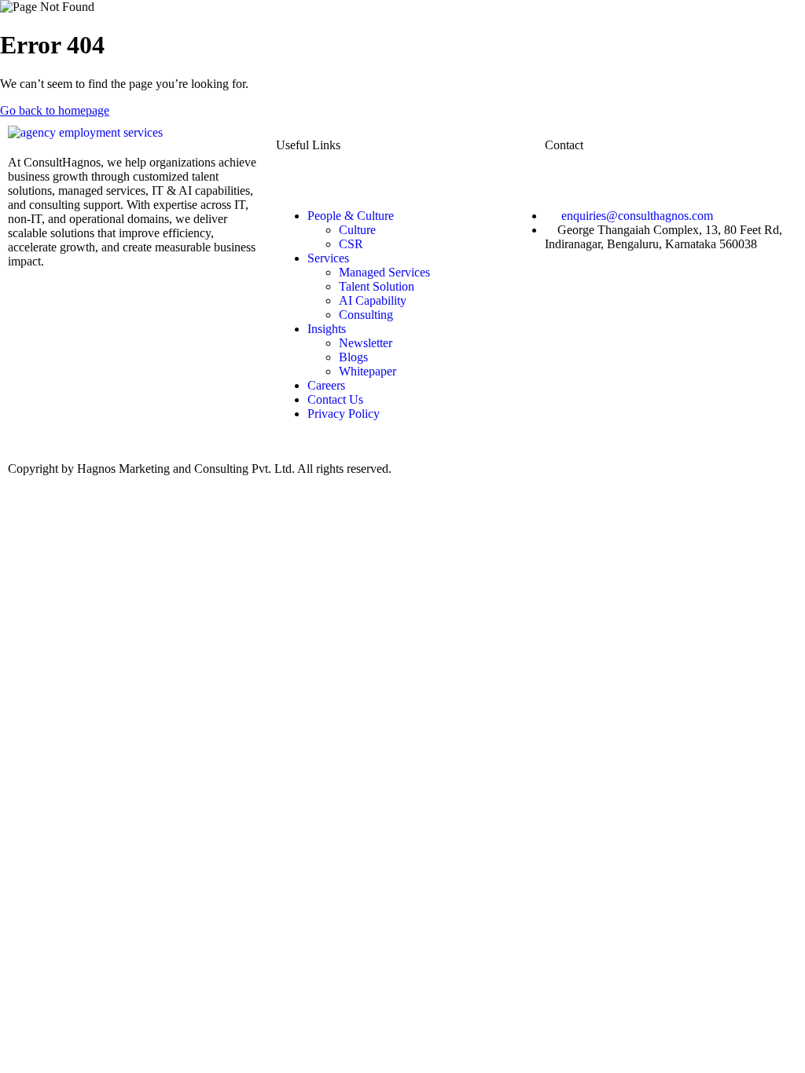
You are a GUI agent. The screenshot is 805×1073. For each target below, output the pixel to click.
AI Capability (372, 300)
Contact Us (335, 399)
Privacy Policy (343, 413)
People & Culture (350, 215)
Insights (326, 328)
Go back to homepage (54, 110)
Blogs (353, 357)
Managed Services (384, 272)
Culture (357, 229)
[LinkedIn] (134, 291)
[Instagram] (134, 321)
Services (328, 258)
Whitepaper (367, 371)
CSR (351, 244)
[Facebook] (134, 352)
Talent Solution (376, 286)
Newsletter (365, 343)
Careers (326, 385)
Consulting (366, 314)
